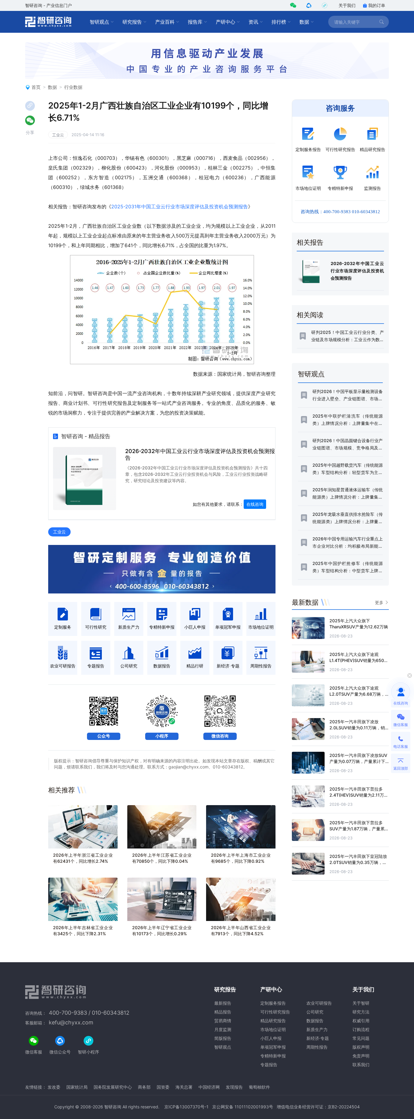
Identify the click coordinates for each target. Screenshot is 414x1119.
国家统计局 (77, 1087)
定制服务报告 (273, 1003)
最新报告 (222, 1003)
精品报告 (222, 1011)
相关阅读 (310, 315)
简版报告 (222, 1038)
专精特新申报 (273, 1055)
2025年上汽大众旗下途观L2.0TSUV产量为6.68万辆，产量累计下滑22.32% (357, 694)
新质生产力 (317, 1029)
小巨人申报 (271, 1038)
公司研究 (314, 1011)
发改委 (54, 1087)
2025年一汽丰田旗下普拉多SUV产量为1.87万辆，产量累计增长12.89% (359, 828)
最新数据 (305, 602)
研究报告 (132, 22)
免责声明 (360, 1055)
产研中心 (225, 22)
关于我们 (347, 5)
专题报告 (268, 1064)
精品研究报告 (273, 1020)
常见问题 (360, 1038)
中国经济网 (209, 1087)
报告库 (195, 22)
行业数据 (73, 87)
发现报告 (234, 1087)
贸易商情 (222, 1020)
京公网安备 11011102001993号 (242, 1106)
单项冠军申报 (273, 1047)
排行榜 (279, 22)
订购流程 (360, 1029)
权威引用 (360, 1020)
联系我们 (360, 1064)
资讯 (253, 22)
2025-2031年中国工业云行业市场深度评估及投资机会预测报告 (179, 206)
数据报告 (314, 1020)
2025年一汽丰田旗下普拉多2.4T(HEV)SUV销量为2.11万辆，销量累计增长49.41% (356, 795)
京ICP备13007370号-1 (186, 1106)
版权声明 (360, 1047)
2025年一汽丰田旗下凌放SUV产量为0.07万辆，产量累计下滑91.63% (358, 761)
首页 (36, 87)
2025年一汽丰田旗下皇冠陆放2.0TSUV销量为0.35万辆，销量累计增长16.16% (358, 862)
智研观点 (99, 22)
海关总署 (183, 1087)
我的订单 (376, 5)
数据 (304, 22)
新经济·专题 (317, 1038)
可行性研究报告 (275, 1011)
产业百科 (165, 22)
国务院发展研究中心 (113, 1087)
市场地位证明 (273, 1029)
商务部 (144, 1087)
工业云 (58, 135)
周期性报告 (317, 1047)
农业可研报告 (319, 1003)
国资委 (163, 1087)
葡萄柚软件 (259, 1087)
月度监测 (222, 1029)
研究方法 (360, 1011)
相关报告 (310, 242)
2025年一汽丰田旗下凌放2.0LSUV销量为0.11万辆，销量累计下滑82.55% (357, 727)
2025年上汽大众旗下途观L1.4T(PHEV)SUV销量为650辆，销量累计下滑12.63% (356, 660)
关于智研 (360, 1003)
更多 (379, 602)
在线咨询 (254, 504)
